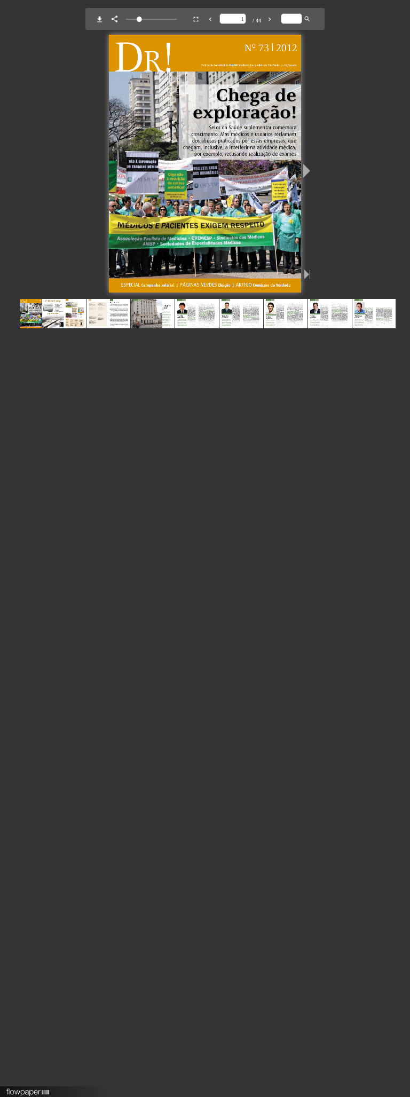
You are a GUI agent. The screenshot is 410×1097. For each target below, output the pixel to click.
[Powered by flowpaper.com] (28, 1088)
